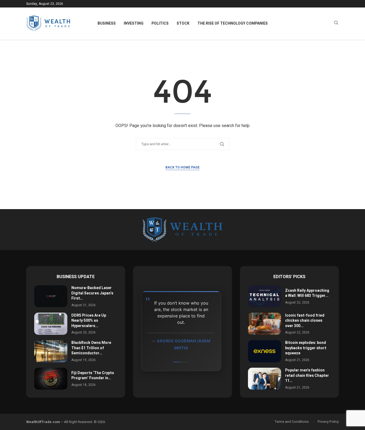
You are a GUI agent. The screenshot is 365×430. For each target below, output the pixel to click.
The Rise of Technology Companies (232, 23)
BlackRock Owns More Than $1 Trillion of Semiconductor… (91, 348)
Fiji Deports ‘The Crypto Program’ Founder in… (92, 375)
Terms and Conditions (292, 421)
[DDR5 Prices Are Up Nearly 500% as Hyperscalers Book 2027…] (50, 324)
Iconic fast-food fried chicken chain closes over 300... (304, 321)
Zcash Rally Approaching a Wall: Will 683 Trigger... (307, 293)
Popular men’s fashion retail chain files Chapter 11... (307, 375)
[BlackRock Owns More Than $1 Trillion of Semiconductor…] (50, 351)
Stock (183, 23)
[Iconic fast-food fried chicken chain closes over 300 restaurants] (264, 324)
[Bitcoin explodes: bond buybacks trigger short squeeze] (264, 351)
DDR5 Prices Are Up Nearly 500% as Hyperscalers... (88, 321)
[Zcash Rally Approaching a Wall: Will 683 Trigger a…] (264, 296)
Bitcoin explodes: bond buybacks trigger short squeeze (305, 348)
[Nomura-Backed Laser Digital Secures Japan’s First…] (50, 296)
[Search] (336, 23)
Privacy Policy (328, 421)
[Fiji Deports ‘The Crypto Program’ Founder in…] (50, 379)
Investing (133, 23)
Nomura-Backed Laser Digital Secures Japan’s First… (92, 293)
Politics (160, 23)
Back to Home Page (182, 167)
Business (107, 23)
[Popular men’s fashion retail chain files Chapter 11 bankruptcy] (264, 379)
